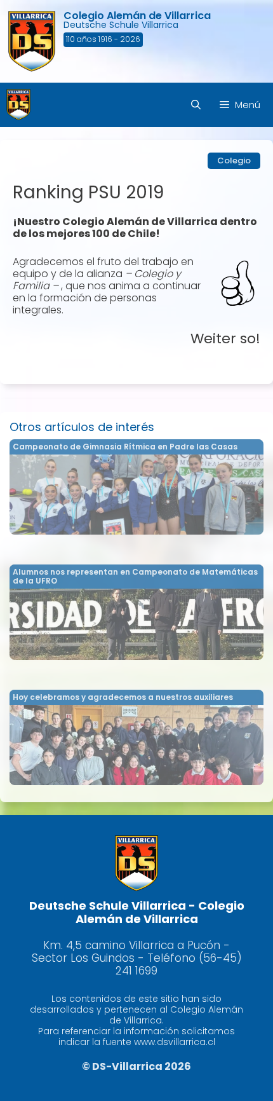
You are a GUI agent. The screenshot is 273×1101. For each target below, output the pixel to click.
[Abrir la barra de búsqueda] (196, 105)
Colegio (234, 160)
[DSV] (18, 105)
